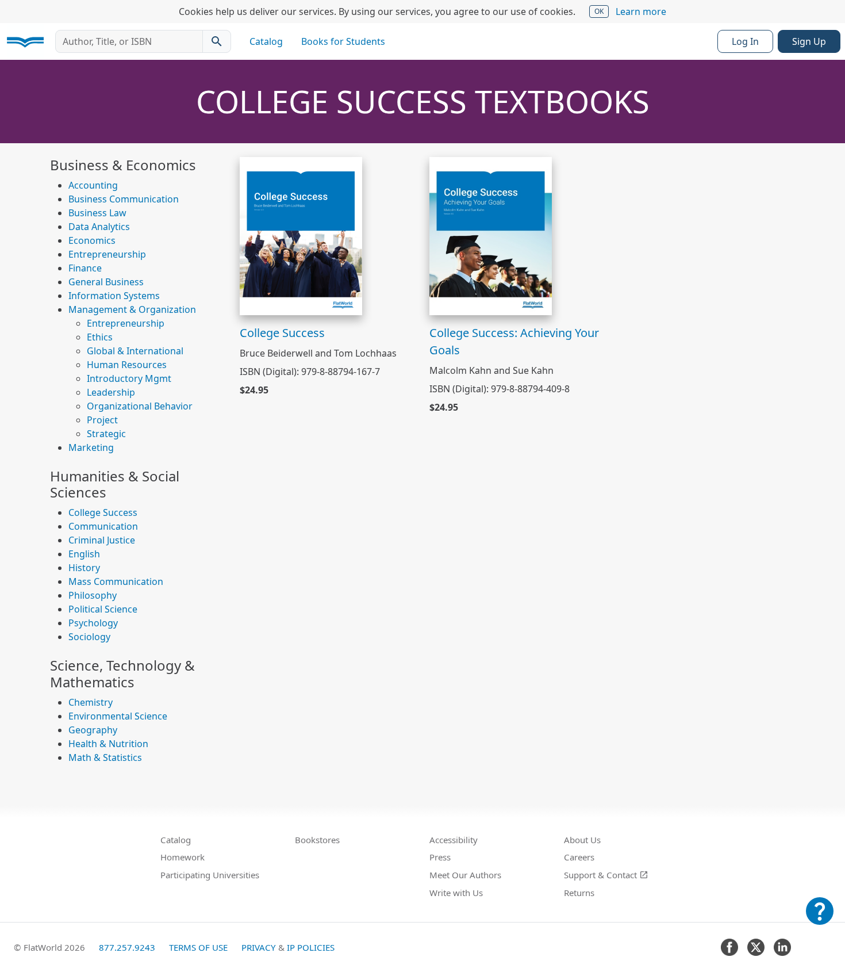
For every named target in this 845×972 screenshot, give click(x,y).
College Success (102, 512)
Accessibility (453, 839)
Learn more (641, 11)
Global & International (135, 351)
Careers (579, 857)
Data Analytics (99, 226)
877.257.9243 (127, 947)
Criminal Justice (101, 540)
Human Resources (127, 364)
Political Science (102, 609)
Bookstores (317, 839)
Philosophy (92, 595)
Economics (92, 240)
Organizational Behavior (140, 406)
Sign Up (809, 41)
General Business (106, 281)
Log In (745, 41)
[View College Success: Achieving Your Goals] (490, 235)
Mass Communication (115, 581)
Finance (85, 268)
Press (440, 857)
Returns (579, 892)
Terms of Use (198, 947)
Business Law (97, 212)
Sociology (89, 636)
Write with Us (456, 892)
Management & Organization (132, 309)
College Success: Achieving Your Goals (514, 341)
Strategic (106, 433)
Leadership (111, 392)
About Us (582, 839)
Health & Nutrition (108, 743)
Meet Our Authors (465, 875)
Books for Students (343, 41)
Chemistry (90, 702)
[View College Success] (301, 235)
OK (599, 11)
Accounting (93, 185)
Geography (92, 730)
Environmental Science (117, 716)
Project (102, 420)
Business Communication (123, 199)
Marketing (91, 447)
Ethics (100, 337)
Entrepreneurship (107, 254)
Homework (182, 857)
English (84, 554)
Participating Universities (209, 875)
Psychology (93, 623)
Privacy (258, 947)
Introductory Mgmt (129, 378)
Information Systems (114, 295)
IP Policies (311, 947)
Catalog (266, 41)
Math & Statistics (105, 757)
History (84, 567)
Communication (103, 526)
